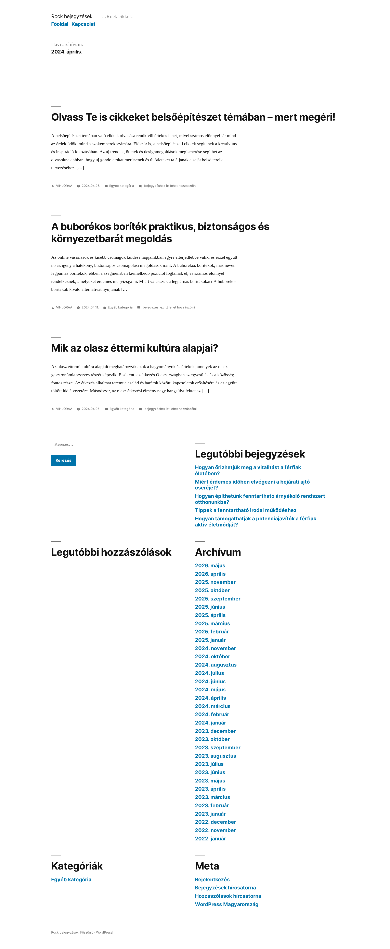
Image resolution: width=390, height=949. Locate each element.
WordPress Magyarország (227, 904)
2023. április (210, 789)
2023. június (210, 772)
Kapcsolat (83, 24)
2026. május (210, 565)
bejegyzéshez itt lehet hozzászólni (169, 186)
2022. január (210, 839)
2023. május (210, 781)
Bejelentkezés (212, 879)
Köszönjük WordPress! (96, 932)
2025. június (210, 607)
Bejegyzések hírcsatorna (225, 888)
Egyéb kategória (121, 186)
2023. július (209, 764)
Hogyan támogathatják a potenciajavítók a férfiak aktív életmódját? (255, 521)
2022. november (215, 830)
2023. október (212, 739)
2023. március (212, 797)
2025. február (212, 632)
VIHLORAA (64, 186)
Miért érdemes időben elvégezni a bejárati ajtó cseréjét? (252, 485)
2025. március (212, 623)
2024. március (213, 706)
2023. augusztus (215, 756)
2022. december (215, 822)
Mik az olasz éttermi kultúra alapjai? (134, 348)
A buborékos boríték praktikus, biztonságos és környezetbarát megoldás (160, 232)
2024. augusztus (216, 665)
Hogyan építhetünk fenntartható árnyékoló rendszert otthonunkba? (260, 499)
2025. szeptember (217, 599)
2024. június (210, 681)
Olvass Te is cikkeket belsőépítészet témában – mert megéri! (193, 117)
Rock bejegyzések (71, 16)
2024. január (210, 723)
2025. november (215, 582)
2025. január (210, 640)
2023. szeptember (217, 747)
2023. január (210, 814)
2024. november (215, 648)
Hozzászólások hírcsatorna (228, 896)
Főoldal (59, 24)
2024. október (212, 656)
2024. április (210, 698)
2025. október (212, 590)
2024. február (212, 714)
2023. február (212, 805)
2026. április (210, 574)
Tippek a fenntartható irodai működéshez (246, 510)
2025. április (210, 615)
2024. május (210, 689)
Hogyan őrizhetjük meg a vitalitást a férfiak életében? (248, 470)
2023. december (215, 731)
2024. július (209, 673)
